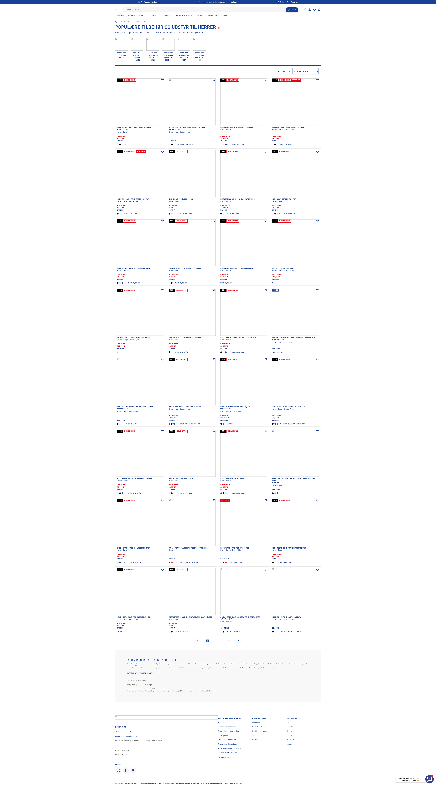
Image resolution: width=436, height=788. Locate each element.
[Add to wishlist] (162, 80)
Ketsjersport (291, 731)
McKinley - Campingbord (283, 268)
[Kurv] (319, 9)
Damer (120, 16)
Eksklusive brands (259, 731)
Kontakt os (222, 722)
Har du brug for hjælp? (229, 718)
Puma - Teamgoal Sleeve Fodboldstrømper (188, 548)
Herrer (131, 16)
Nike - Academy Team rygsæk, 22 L (235, 407)
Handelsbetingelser (148, 783)
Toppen (426, 770)
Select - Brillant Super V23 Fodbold (133, 338)
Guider (199, 16)
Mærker (152, 16)
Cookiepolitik (223, 735)
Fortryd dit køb (224, 757)
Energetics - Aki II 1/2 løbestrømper (185, 268)
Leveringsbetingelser (214, 783)
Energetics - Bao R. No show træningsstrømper (190, 617)
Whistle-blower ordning (227, 752)
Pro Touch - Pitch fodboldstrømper (185, 407)
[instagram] (118, 770)
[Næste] (238, 640)
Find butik (256, 722)
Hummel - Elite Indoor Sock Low (286, 617)
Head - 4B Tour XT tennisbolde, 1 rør (133, 617)
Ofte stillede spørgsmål (227, 740)
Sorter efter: (283, 71)
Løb (287, 722)
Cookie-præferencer (233, 783)
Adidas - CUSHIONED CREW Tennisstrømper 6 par (293, 338)
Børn (141, 16)
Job (253, 735)
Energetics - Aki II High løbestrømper (134, 127)
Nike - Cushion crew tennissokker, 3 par (187, 127)
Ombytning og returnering (228, 731)
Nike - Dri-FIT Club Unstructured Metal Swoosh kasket (293, 480)
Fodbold (289, 727)
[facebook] (126, 770)
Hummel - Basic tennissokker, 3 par (288, 127)
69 (228, 640)
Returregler (197, 783)
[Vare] (140, 101)
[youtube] (133, 770)
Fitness (289, 735)
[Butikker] (305, 9)
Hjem (117, 22)
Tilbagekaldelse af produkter (229, 748)
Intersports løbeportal (227, 727)
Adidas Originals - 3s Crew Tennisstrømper (240, 617)
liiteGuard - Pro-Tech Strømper (234, 548)
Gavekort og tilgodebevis (227, 744)
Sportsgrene (166, 16)
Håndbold (290, 740)
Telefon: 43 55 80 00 (123, 731)
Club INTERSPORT (259, 727)
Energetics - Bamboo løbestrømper (236, 268)
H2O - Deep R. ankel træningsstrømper (238, 338)
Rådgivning (291, 718)
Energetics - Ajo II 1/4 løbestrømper (237, 127)
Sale (225, 16)
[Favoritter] (314, 9)
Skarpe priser (213, 16)
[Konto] (309, 9)
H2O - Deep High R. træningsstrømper (289, 548)
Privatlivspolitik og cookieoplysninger (174, 783)
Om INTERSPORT (259, 718)
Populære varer (184, 16)
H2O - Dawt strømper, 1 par (181, 199)
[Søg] (125, 10)
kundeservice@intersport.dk (126, 736)
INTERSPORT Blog (259, 740)
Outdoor (289, 744)
